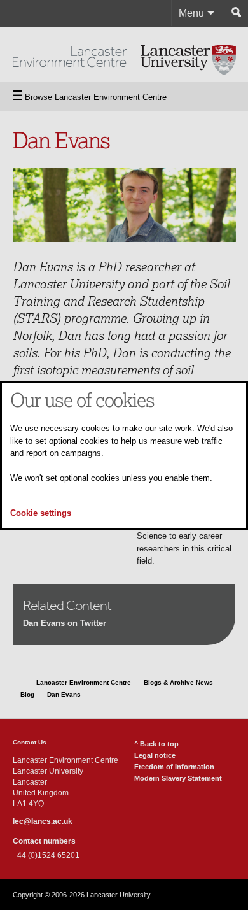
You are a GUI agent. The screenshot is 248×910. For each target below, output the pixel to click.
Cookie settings (40, 513)
